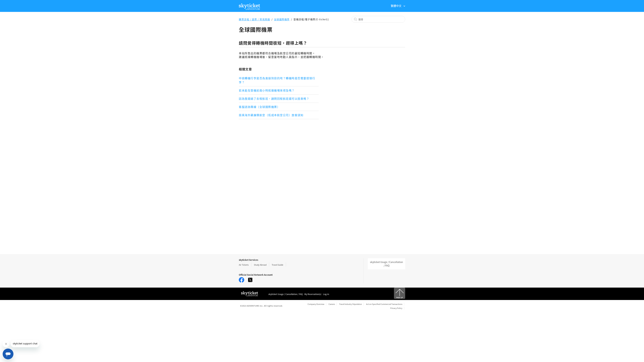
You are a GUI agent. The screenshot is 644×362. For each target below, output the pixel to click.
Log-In (326, 294)
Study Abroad (260, 264)
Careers (332, 304)
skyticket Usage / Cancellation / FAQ (386, 263)
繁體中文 (396, 6)
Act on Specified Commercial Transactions (384, 304)
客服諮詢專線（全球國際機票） (259, 107)
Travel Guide (277, 264)
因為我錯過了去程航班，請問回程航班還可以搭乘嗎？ (274, 99)
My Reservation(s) (312, 294)
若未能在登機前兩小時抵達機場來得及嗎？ (267, 90)
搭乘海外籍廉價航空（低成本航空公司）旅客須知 (271, 115)
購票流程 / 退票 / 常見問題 (254, 19)
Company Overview (316, 304)
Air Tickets (244, 264)
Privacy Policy (396, 308)
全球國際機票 (282, 19)
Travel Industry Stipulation (350, 304)
